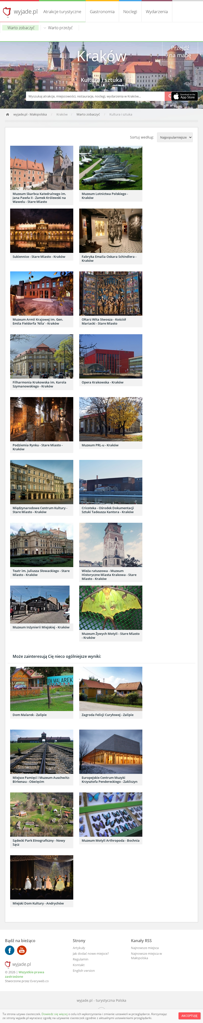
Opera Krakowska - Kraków (103, 382)
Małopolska (38, 114)
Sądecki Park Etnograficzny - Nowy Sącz (39, 842)
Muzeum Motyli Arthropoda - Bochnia (111, 840)
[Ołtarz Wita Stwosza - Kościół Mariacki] (110, 293)
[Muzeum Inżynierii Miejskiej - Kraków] (41, 604)
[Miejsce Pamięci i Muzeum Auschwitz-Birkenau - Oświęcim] (41, 752)
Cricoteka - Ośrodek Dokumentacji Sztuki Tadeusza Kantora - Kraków (108, 510)
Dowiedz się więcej (55, 1014)
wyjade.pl (26, 11)
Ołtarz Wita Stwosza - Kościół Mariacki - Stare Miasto (104, 321)
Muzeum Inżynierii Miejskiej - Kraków (41, 627)
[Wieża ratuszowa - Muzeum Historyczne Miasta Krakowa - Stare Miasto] (110, 545)
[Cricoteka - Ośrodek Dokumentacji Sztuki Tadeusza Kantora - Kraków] (110, 482)
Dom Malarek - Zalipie (30, 715)
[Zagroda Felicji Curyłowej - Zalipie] (110, 689)
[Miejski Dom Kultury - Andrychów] (41, 877)
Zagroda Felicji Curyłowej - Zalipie (107, 715)
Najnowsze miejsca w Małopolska (146, 955)
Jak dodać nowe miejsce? (91, 953)
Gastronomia (102, 11)
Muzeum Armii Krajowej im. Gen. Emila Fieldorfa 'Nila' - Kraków (38, 321)
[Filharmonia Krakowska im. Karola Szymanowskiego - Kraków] (41, 356)
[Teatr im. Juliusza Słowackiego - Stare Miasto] (41, 545)
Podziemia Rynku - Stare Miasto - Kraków (38, 447)
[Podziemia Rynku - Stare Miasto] (41, 419)
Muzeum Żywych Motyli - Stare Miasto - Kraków (111, 636)
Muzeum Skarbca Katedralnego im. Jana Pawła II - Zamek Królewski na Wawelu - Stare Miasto (39, 198)
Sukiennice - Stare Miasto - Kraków (39, 257)
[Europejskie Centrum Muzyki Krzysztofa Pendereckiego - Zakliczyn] (110, 752)
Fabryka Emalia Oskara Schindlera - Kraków (109, 258)
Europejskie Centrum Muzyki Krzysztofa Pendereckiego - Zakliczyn (109, 780)
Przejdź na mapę (180, 51)
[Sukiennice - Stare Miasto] (41, 231)
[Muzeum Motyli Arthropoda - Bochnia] (110, 814)
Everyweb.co (39, 981)
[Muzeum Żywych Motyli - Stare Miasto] (110, 608)
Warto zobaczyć (21, 27)
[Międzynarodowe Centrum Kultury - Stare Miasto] (41, 482)
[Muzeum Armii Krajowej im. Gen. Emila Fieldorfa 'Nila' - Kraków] (41, 293)
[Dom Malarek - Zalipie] (41, 689)
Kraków (101, 55)
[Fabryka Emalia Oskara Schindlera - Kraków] (110, 231)
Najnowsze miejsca (145, 948)
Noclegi (130, 11)
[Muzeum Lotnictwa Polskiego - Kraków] (110, 168)
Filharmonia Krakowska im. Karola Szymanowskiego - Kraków (39, 384)
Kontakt (79, 965)
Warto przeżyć (60, 27)
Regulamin (80, 959)
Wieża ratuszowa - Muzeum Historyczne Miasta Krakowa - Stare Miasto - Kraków (109, 575)
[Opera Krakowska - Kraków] (110, 356)
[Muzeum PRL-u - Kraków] (110, 419)
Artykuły (79, 948)
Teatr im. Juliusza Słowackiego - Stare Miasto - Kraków (41, 573)
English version (84, 970)
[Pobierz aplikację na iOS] (184, 97)
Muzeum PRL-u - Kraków (100, 445)
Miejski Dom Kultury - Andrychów (38, 903)
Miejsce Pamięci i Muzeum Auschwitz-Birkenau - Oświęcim (41, 780)
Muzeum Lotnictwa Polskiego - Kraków (105, 196)
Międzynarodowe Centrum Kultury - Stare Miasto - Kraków (40, 510)
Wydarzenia (157, 11)
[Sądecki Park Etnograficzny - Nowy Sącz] (41, 814)
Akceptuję (189, 1016)
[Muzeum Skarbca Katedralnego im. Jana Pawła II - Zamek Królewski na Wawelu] (41, 168)
